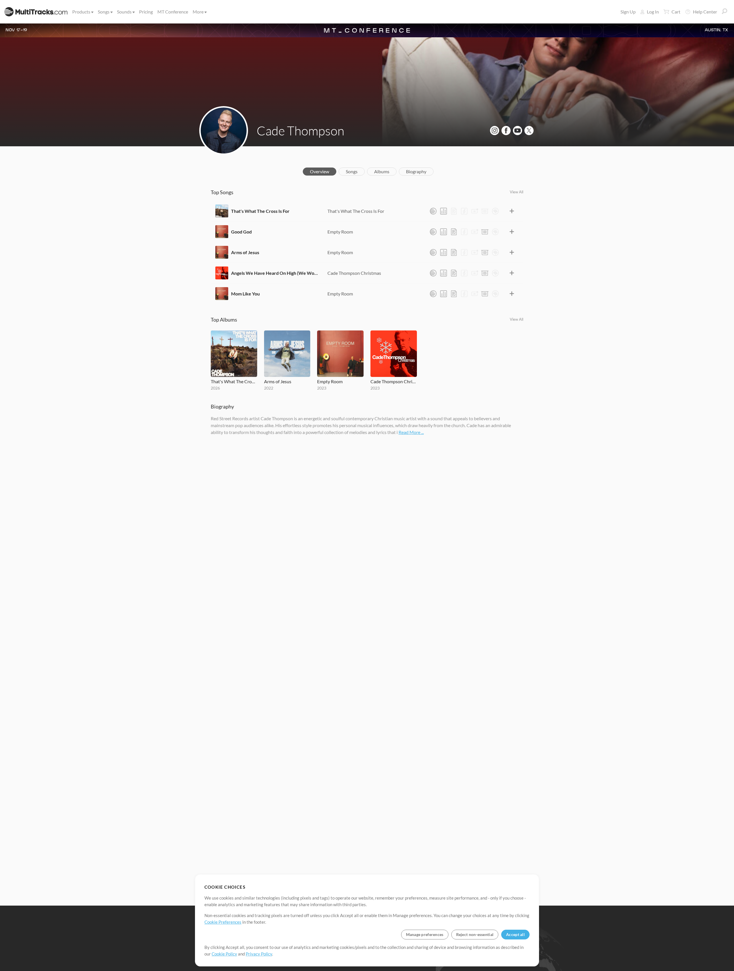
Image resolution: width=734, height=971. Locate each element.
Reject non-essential (475, 934)
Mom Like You (245, 293)
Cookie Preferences (222, 922)
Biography (416, 171)
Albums (381, 171)
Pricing (146, 11)
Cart (675, 11)
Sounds (124, 11)
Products (81, 11)
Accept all (515, 934)
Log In (653, 11)
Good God (241, 231)
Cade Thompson (300, 130)
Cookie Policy (224, 953)
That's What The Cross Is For (260, 211)
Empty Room (340, 231)
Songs (104, 11)
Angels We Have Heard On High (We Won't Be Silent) (275, 273)
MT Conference (172, 11)
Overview (319, 171)
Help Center (705, 11)
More (198, 11)
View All (516, 192)
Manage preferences (425, 934)
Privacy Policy (259, 953)
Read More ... (411, 432)
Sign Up (628, 11)
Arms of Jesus (245, 252)
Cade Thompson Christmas (354, 273)
